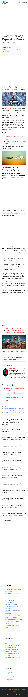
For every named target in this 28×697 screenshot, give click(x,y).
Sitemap (14, 691)
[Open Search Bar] (19, 2)
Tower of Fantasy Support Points (14, 136)
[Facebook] (22, 369)
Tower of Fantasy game (19, 408)
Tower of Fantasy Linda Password (15, 332)
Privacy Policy (17, 689)
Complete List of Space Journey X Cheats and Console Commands (13, 612)
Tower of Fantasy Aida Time (13, 392)
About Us (4, 689)
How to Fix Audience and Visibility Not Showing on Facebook (11, 606)
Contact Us (10, 689)
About (4, 365)
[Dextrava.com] (4, 2)
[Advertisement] (14, 18)
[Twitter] (24, 369)
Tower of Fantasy (8, 408)
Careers (24, 689)
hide (10, 47)
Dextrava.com (11, 694)
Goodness (12, 368)
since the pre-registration (11, 108)
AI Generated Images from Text (14, 328)
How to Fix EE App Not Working (13, 619)
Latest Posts (9, 365)
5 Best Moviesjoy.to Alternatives (13, 657)
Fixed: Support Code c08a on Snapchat (14, 412)
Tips (5, 406)
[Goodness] (5, 376)
